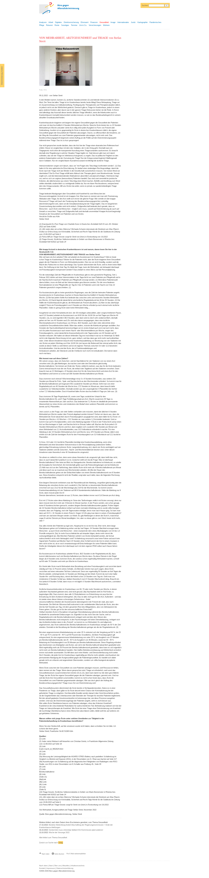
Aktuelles (65, 866)
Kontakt (42, 868)
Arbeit (51, 22)
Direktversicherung (71, 22)
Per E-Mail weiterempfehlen (76, 854)
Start (51, 866)
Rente (57, 25)
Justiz (133, 22)
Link (43, 739)
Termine (74, 25)
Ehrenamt (84, 22)
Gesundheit (104, 22)
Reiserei (49, 25)
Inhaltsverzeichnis (77, 866)
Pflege (41, 25)
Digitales (58, 22)
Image (113, 22)
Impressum (50, 868)
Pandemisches (155, 22)
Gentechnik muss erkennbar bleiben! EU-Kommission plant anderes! (76, 830)
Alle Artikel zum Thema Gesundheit (53, 837)
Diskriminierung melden (2, 75)
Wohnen (106, 25)
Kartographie (143, 22)
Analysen (43, 22)
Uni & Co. (83, 25)
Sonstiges (65, 25)
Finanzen (94, 22)
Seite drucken (59, 854)
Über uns (57, 866)
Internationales (123, 22)
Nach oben (45, 854)
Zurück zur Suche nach (51, 843)
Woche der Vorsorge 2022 (59, 832)
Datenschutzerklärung (64, 868)
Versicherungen (95, 25)
